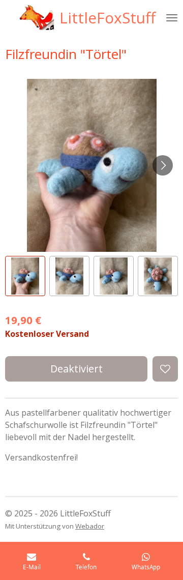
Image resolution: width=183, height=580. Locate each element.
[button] (25, 276)
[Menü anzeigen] (172, 18)
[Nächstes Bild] (162, 165)
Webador (89, 526)
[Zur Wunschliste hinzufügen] (165, 369)
